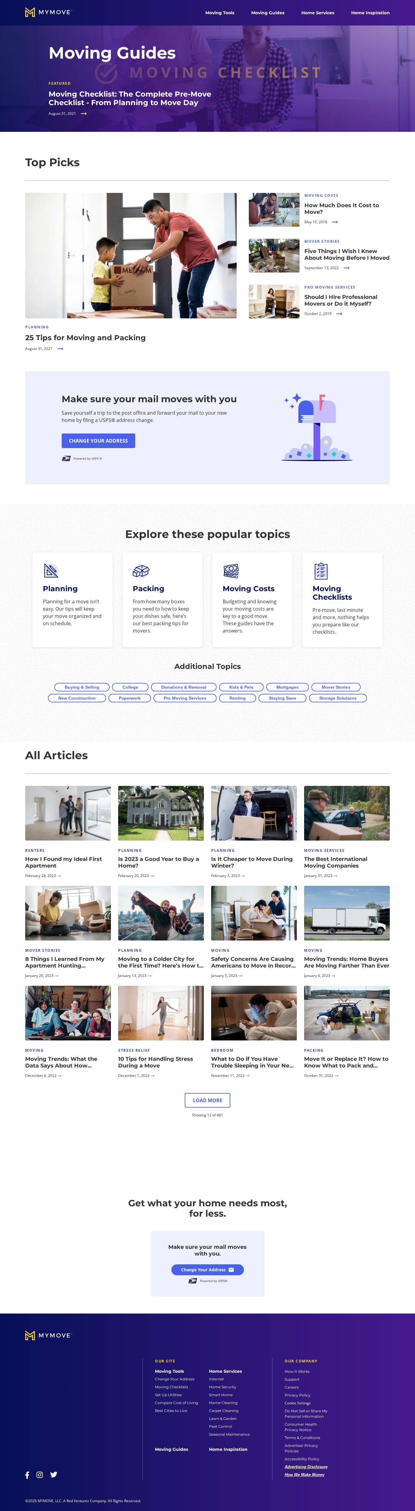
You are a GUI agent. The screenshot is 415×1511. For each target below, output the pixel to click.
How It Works (297, 1371)
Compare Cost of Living (176, 1402)
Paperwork (130, 698)
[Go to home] (55, 12)
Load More (207, 1100)
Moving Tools (219, 12)
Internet (216, 1379)
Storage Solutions (338, 698)
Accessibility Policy (302, 1459)
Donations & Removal (183, 687)
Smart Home (221, 1395)
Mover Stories (336, 687)
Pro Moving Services (185, 698)
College (130, 687)
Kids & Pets (241, 687)
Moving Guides (267, 12)
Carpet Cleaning (223, 1410)
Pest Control (220, 1426)
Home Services (317, 12)
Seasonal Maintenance (229, 1434)
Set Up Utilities (168, 1395)
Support (292, 1379)
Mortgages (287, 687)
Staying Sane (282, 698)
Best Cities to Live (171, 1410)
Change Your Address (98, 440)
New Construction (77, 698)
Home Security (222, 1387)
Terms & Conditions (302, 1437)
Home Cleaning (223, 1402)
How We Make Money (304, 1474)
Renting (237, 698)
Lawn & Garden (223, 1418)
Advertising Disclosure (306, 1467)
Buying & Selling (82, 687)
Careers (292, 1387)
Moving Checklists (171, 1387)
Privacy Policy (297, 1395)
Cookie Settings (298, 1403)
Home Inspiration (370, 12)
